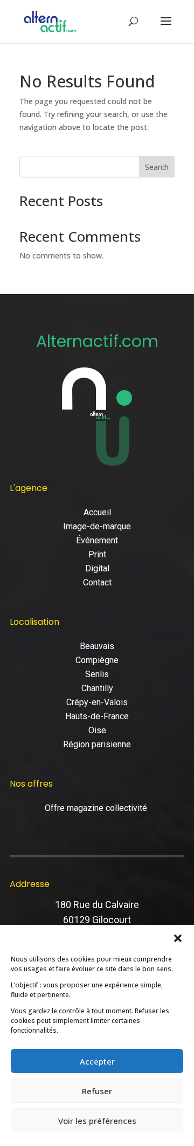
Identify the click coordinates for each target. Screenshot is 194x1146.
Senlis (97, 674)
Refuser (97, 1091)
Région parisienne (97, 744)
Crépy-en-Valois (97, 702)
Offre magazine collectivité (97, 808)
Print (97, 554)
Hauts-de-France (97, 716)
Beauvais (97, 646)
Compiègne (97, 660)
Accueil (97, 512)
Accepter (97, 1061)
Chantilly (97, 688)
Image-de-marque (97, 526)
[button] (177, 938)
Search (157, 167)
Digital (97, 568)
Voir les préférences (97, 1120)
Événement (97, 540)
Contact (97, 582)
